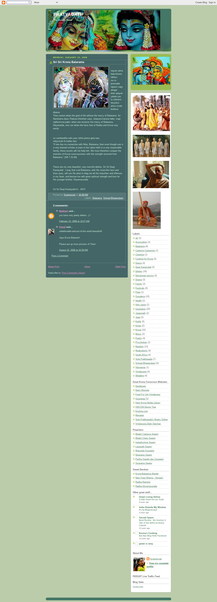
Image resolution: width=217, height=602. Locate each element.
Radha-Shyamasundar (146, 486)
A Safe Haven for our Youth (151, 499)
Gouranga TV (142, 399)
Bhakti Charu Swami (145, 438)
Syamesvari (156, 559)
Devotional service (144, 275)
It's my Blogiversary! (148, 510)
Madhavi (63, 211)
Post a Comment (60, 256)
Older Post (120, 267)
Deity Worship (142, 390)
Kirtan (138, 326)
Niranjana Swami (143, 455)
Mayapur (139, 415)
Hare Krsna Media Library (147, 403)
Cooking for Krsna (144, 259)
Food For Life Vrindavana (147, 394)
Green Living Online (149, 497)
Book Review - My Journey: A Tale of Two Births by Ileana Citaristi (152, 523)
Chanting (139, 255)
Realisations (141, 351)
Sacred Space (146, 517)
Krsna (138, 330)
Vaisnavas (140, 367)
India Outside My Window (152, 507)
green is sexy (146, 544)
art (136, 238)
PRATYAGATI (67, 14)
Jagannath (140, 313)
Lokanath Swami (143, 447)
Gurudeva (140, 296)
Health (138, 301)
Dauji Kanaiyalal (143, 267)
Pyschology (141, 342)
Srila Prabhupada (143, 359)
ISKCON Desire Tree (145, 407)
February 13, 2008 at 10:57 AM (74, 221)
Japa (137, 317)
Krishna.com (141, 411)
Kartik (138, 321)
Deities (138, 271)
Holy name (140, 305)
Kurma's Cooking (148, 533)
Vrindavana (140, 372)
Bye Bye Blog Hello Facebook (152, 536)
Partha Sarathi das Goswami (149, 459)
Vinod (62, 227)
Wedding (139, 376)
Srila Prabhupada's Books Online (151, 419)
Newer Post (53, 267)
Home (87, 267)
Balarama (97, 198)
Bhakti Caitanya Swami (146, 434)
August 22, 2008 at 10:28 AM (73, 250)
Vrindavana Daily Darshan (148, 424)
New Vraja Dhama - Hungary (149, 478)
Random (139, 346)
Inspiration (140, 309)
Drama (138, 280)
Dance (138, 263)
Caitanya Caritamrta (145, 250)
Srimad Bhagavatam (113, 198)
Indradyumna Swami (145, 442)
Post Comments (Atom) (73, 273)
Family (138, 284)
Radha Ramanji (142, 482)
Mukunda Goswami (144, 451)
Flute (137, 292)
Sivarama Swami (143, 463)
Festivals (139, 288)
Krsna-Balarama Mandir (147, 474)
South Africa (141, 355)
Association (141, 242)
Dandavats (140, 386)
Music (138, 334)
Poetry (138, 338)
